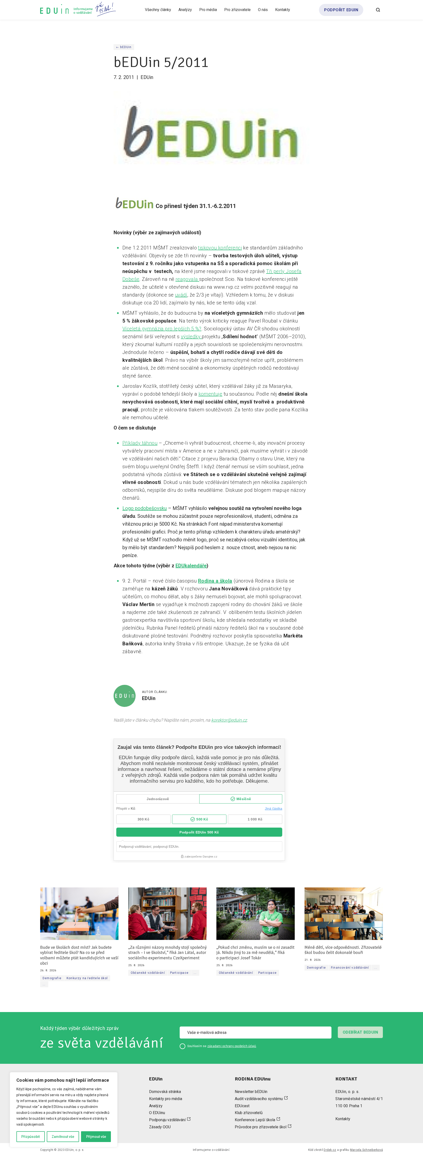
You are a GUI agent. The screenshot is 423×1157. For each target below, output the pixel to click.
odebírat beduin (360, 1032)
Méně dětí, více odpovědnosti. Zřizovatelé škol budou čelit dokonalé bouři (343, 950)
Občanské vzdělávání (148, 973)
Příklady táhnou (139, 443)
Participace (179, 973)
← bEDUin (124, 47)
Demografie (52, 978)
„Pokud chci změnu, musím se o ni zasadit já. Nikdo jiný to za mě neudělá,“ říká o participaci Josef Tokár (255, 953)
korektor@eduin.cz (229, 720)
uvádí (181, 295)
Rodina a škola (215, 581)
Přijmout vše (96, 1137)
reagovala (187, 279)
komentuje (211, 394)
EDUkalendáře (191, 566)
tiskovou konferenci (220, 248)
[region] (64, 1109)
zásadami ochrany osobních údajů (231, 1046)
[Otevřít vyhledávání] (378, 10)
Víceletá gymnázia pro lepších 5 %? (161, 329)
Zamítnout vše (63, 1137)
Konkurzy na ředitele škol (87, 978)
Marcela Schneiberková (366, 1150)
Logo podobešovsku (144, 508)
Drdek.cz (330, 1150)
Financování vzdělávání (350, 967)
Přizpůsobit (30, 1137)
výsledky (191, 336)
